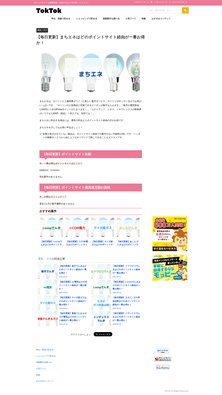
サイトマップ (161, 2)
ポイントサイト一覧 (144, 2)
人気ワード (130, 18)
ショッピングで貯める (86, 18)
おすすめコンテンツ (161, 18)
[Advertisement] (170, 71)
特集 (144, 18)
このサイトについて (179, 2)
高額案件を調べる (111, 18)
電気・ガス (42, 30)
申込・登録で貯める (60, 18)
